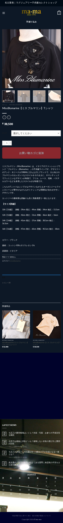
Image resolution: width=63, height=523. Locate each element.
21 (38, 494)
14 (38, 490)
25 (11, 498)
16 (56, 490)
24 (3, 498)
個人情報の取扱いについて (41, 516)
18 (11, 494)
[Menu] (3, 13)
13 (29, 490)
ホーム (4, 105)
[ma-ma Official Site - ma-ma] (31, 13)
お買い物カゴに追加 (31, 153)
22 (47, 494)
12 (20, 490)
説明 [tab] (3, 277)
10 (3, 490)
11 (11, 490)
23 (56, 494)
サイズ (4, 133)
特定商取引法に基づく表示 (21, 516)
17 (3, 494)
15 (47, 490)
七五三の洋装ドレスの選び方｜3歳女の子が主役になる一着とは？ (34, 453)
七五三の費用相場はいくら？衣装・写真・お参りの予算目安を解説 (34, 434)
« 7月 (4, 507)
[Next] (59, 97)
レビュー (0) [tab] (6, 283)
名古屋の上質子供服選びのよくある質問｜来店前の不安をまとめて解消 (34, 463)
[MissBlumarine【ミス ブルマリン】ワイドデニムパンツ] (16, 324)
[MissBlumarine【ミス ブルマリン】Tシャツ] (47, 324)
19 (20, 494)
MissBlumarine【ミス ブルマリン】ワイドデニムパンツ (15, 343)
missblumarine (15, 105)
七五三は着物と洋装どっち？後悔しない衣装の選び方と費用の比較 (34, 442)
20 (29, 494)
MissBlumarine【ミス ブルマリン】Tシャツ (46, 343)
